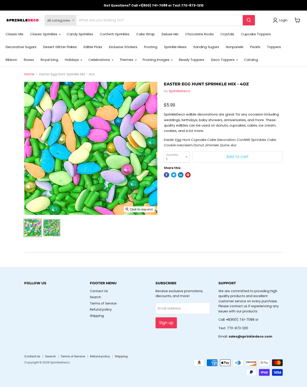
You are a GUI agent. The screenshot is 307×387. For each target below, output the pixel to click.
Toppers (274, 46)
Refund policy (101, 309)
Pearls (255, 46)
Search (95, 297)
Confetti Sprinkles (114, 34)
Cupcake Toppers (256, 34)
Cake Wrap (145, 34)
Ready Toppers (191, 59)
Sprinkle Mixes (175, 46)
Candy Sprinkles (80, 34)
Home (29, 74)
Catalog (251, 59)
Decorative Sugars (21, 46)
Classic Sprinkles (44, 34)
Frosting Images (156, 59)
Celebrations (99, 59)
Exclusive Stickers (123, 46)
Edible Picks (93, 46)
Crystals (227, 34)
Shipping (97, 316)
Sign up (166, 322)
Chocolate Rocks (199, 34)
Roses (29, 59)
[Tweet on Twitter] (173, 175)
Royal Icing (49, 59)
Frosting (150, 46)
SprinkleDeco (179, 91)
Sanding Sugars (206, 46)
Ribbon (11, 59)
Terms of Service (103, 303)
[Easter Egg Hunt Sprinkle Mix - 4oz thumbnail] (33, 228)
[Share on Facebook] (166, 175)
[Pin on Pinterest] (188, 175)
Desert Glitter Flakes (60, 46)
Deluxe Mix (170, 34)
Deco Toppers (223, 59)
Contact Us (99, 291)
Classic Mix (14, 34)
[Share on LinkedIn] (180, 175)
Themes (127, 59)
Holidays (72, 59)
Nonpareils (234, 46)
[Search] (249, 20)
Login (283, 20)
